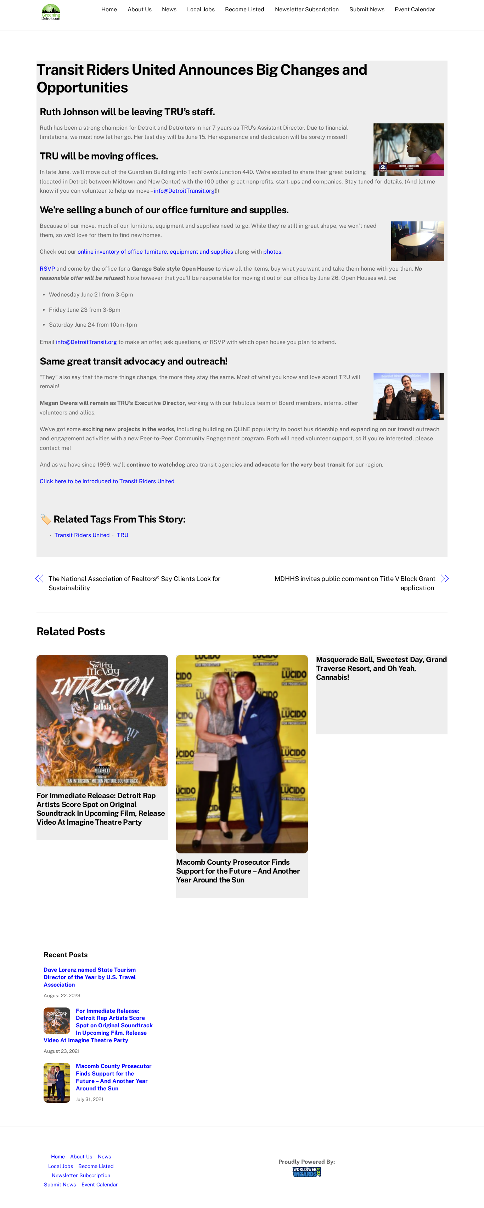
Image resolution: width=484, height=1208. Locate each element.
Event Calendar (415, 9)
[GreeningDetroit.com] (50, 16)
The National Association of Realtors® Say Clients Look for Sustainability (135, 583)
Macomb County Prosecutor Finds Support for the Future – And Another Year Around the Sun (238, 871)
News (169, 9)
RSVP (48, 268)
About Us (140, 9)
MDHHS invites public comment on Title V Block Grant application (355, 583)
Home (109, 9)
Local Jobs (201, 9)
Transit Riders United (82, 535)
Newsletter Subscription (307, 9)
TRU (122, 535)
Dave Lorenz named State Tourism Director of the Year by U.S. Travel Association (90, 977)
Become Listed (244, 9)
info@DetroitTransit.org (184, 190)
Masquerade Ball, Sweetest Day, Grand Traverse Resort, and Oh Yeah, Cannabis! (381, 668)
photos (272, 251)
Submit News (366, 9)
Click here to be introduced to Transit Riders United (107, 481)
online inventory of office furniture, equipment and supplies (155, 251)
